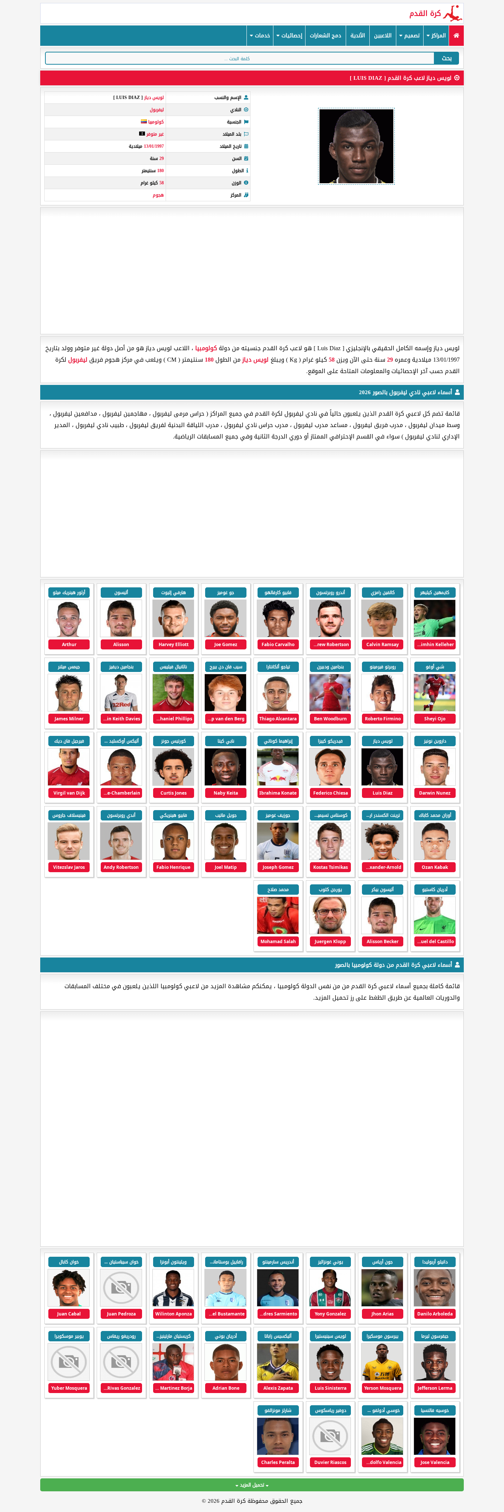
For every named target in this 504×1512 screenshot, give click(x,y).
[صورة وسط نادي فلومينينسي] (382, 1305)
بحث (447, 58)
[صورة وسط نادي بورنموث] (435, 1379)
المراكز (438, 36)
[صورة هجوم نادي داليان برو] (330, 1453)
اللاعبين (382, 36)
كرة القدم (425, 13)
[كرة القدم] (456, 35)
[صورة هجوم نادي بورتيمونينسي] (173, 1305)
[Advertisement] (252, 270)
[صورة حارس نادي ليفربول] (435, 635)
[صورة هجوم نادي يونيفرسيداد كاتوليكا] (173, 1379)
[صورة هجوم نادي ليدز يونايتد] (330, 1379)
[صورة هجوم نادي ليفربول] (173, 635)
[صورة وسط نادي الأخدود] (121, 1305)
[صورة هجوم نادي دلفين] (435, 1453)
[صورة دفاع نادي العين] (435, 1305)
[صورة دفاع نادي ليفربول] (382, 635)
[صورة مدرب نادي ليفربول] (330, 932)
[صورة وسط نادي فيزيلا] (278, 1305)
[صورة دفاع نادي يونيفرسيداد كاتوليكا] (69, 1379)
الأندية (358, 36)
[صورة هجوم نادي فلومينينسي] (330, 1305)
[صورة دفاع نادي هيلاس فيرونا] (69, 1305)
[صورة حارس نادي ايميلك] (225, 1379)
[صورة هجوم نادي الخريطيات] (278, 1453)
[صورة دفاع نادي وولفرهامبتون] (382, 1379)
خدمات (261, 36)
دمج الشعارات (325, 36)
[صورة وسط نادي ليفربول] (278, 635)
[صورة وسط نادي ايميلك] (278, 1379)
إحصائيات (291, 36)
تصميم (411, 36)
